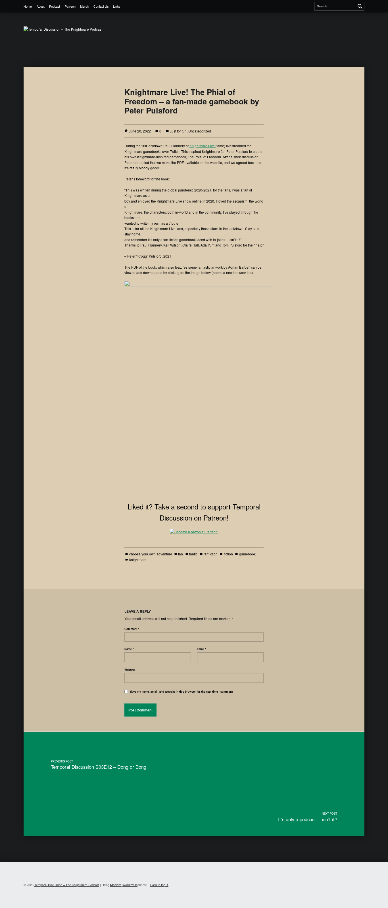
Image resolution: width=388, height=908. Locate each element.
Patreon (70, 6)
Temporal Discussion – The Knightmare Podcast (66, 885)
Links (116, 6)
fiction (228, 553)
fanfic (193, 553)
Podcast (54, 6)
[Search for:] (339, 6)
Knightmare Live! (202, 145)
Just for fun (178, 130)
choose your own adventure (150, 553)
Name (129, 649)
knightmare (137, 559)
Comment (131, 629)
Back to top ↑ (159, 885)
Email (201, 649)
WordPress (129, 885)
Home (28, 6)
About (41, 6)
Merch (84, 6)
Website (129, 670)
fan (180, 553)
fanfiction (211, 553)
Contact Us (101, 6)
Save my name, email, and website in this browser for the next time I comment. (181, 692)
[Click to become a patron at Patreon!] (194, 531)
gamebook (247, 553)
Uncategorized (199, 130)
